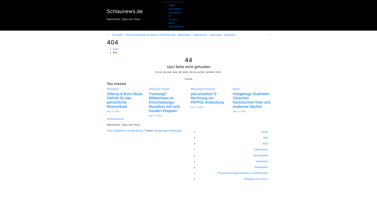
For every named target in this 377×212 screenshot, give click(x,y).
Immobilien (175, 12)
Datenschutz (200, 34)
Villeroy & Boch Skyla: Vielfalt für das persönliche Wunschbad (125, 100)
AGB (265, 137)
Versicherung (176, 26)
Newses (158, 130)
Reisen (236, 88)
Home (264, 131)
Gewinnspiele (260, 155)
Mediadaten (184, 34)
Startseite (117, 34)
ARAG (172, 5)
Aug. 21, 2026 (113, 111)
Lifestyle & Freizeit (159, 88)
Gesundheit (175, 8)
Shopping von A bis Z (256, 178)
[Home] (110, 33)
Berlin (172, 22)
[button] (108, 34)
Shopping (229, 34)
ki (170, 15)
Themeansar (175, 130)
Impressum (216, 34)
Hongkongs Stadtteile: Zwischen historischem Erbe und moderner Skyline (251, 100)
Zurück (188, 78)
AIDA (265, 143)
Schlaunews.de (125, 11)
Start (115, 48)
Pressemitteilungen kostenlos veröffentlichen (150, 34)
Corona (173, 19)
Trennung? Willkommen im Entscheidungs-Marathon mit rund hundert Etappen (164, 102)
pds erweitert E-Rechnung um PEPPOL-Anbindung (207, 98)
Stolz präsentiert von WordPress (125, 130)
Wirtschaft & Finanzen (203, 88)
